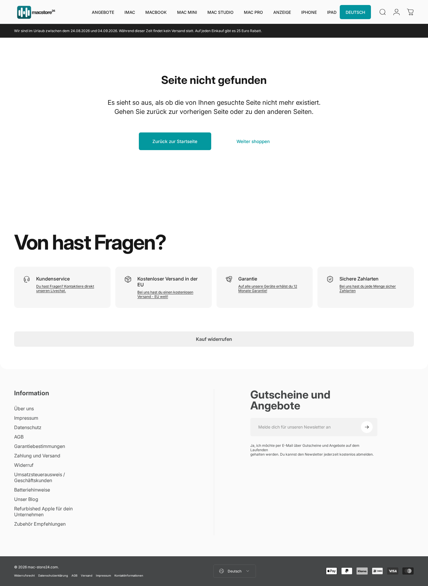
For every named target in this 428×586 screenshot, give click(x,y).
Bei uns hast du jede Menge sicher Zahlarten (367, 288)
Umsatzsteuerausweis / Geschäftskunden (39, 477)
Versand (86, 575)
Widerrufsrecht (24, 575)
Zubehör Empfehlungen (40, 524)
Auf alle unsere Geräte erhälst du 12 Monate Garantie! (267, 288)
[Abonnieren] (367, 427)
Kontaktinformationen (128, 575)
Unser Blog (26, 499)
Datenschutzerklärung (53, 575)
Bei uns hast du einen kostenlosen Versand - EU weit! (165, 294)
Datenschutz (27, 427)
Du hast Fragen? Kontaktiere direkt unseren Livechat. (65, 288)
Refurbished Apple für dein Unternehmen (43, 511)
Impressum (26, 418)
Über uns (24, 408)
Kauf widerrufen (214, 339)
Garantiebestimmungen (39, 446)
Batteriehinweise (32, 490)
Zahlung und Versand (37, 456)
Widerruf (24, 465)
